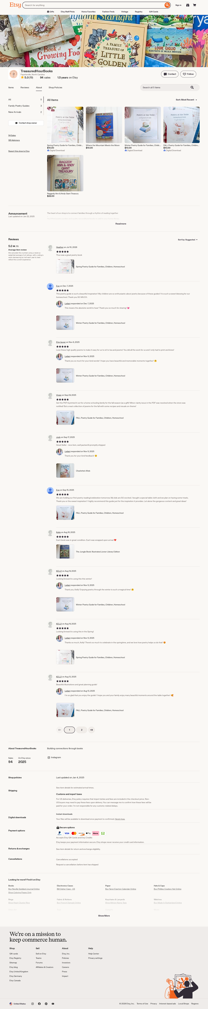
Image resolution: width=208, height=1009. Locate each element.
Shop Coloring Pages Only (19, 892)
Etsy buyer (61, 342)
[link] (59, 729)
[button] (170, 74)
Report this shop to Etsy (19, 151)
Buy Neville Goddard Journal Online (24, 889)
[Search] (167, 5)
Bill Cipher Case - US (66, 889)
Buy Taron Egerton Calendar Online (120, 889)
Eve (58, 286)
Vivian (58, 395)
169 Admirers (14, 140)
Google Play (40, 990)
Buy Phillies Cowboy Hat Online (167, 889)
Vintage (124, 12)
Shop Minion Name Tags (116, 903)
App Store (19, 990)
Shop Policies (55, 87)
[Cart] (194, 5)
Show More (104, 915)
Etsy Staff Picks (68, 12)
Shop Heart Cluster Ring (19, 903)
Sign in (178, 5)
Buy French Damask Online (69, 903)
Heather (59, 247)
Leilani (67, 303)
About (39, 87)
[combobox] (93, 5)
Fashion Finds (108, 12)
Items (11, 87)
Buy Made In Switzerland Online (168, 903)
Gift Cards (153, 12)
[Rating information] (22, 77)
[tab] (25, 99)
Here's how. (120, 819)
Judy (58, 437)
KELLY (59, 571)
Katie (58, 532)
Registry (138, 12)
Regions (195, 1003)
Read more (120, 223)
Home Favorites (89, 12)
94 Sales (12, 135)
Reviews (25, 87)
